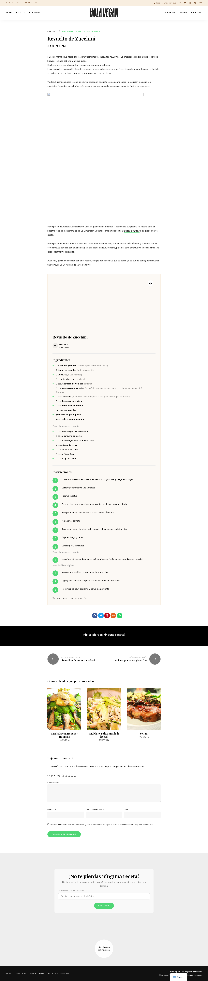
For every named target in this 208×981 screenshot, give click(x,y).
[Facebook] (94, 615)
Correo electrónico (95, 809)
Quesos (96, 31)
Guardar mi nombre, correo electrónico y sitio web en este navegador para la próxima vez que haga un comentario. (102, 824)
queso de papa (132, 230)
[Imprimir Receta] (150, 283)
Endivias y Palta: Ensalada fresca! (104, 735)
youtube (200, 2)
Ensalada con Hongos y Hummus (64, 735)
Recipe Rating (53, 775)
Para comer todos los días (76, 31)
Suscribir (104, 906)
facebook (180, 2)
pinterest (195, 2)
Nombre (51, 809)
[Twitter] (101, 615)
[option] (64, 715)
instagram (190, 2)
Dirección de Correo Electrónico (71, 890)
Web (126, 809)
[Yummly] (113, 615)
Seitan (143, 733)
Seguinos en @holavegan (104, 948)
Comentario (53, 782)
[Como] (88, 615)
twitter (185, 2)
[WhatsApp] (119, 615)
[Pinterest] (107, 615)
